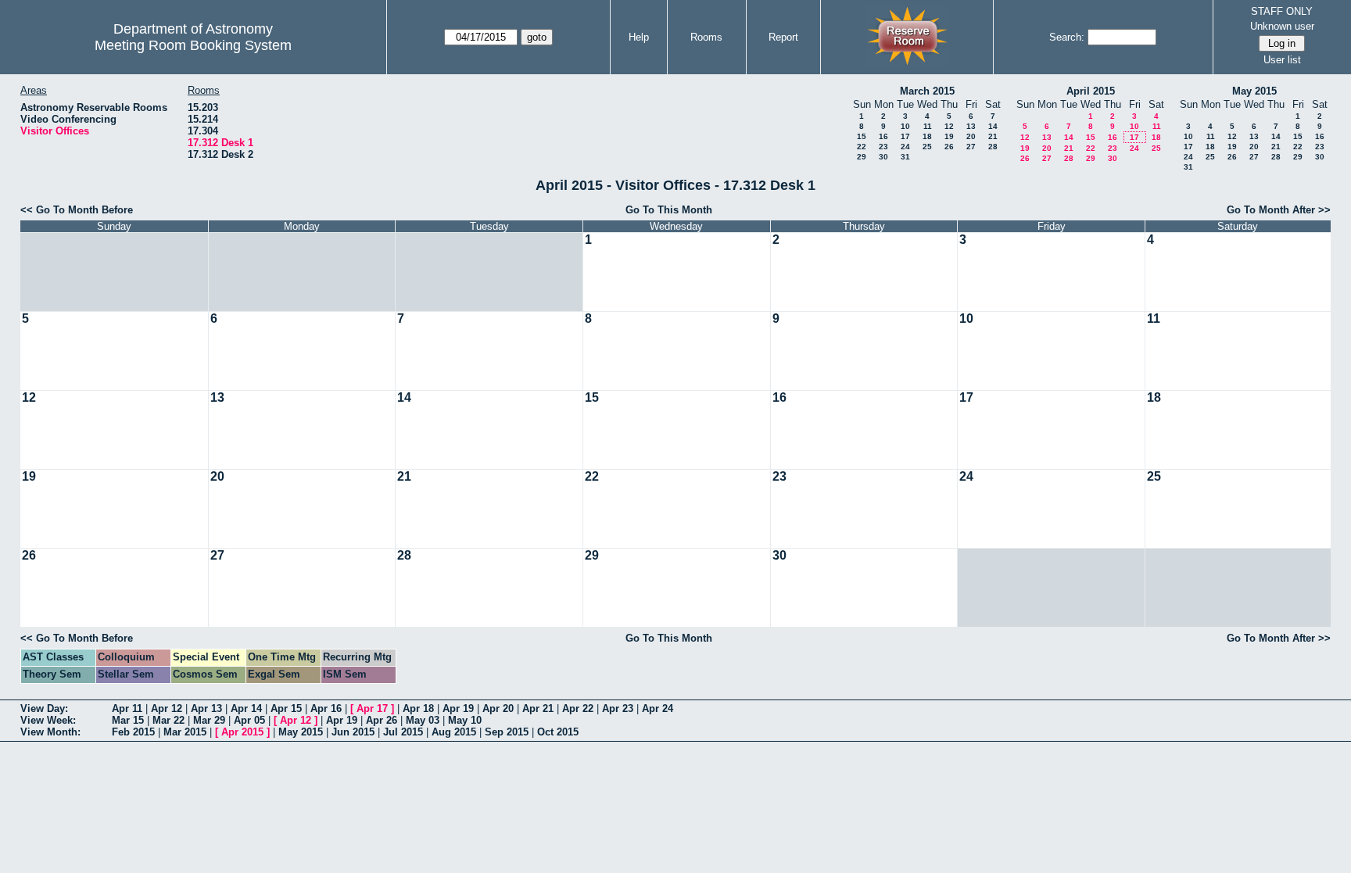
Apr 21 (538, 708)
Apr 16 (326, 708)
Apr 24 (657, 708)
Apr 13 (206, 708)
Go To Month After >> (1279, 210)
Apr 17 (372, 708)
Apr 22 (577, 708)
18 (927, 136)
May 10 (465, 720)
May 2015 (1254, 91)
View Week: (48, 720)
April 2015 (1090, 91)
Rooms (706, 37)
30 (883, 156)
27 (971, 146)
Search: (1066, 37)
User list (1282, 60)
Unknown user (1282, 26)
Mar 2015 (184, 732)
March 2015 (927, 91)
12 (949, 126)
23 (883, 146)
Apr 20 (498, 708)
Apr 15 (286, 708)
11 (927, 126)
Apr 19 (458, 708)
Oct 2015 (558, 732)
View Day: (44, 708)
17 (905, 136)
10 (905, 126)
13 (971, 126)
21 (993, 136)
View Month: (50, 732)
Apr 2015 (242, 732)
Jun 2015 (352, 732)
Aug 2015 (454, 732)
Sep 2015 (507, 732)
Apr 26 (381, 720)
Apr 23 (617, 708)
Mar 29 (209, 720)
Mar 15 (128, 720)
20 (971, 136)
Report (783, 37)
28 (993, 146)
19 (949, 136)
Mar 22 (168, 720)
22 (861, 146)
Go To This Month (668, 210)
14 (993, 126)
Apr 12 (166, 708)
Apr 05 (249, 720)
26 (949, 146)
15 (861, 136)
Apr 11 (127, 708)
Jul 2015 (403, 732)
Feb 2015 (133, 732)
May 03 (422, 720)
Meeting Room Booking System (193, 45)
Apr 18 (418, 708)
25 (927, 146)
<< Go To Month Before (76, 210)
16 (883, 136)
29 (861, 156)
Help (639, 37)
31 (905, 156)
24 (905, 146)
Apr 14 (246, 708)
